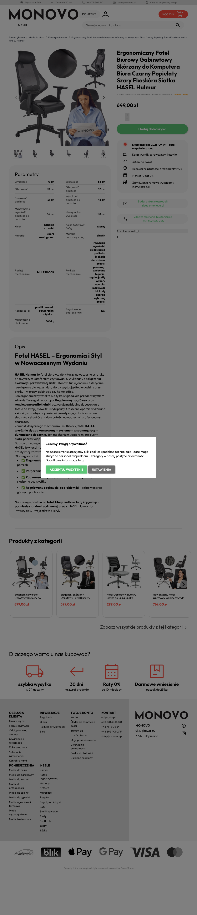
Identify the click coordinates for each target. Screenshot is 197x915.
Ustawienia (101, 469)
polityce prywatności (130, 456)
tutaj (81, 460)
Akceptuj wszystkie (66, 469)
